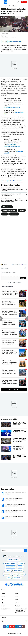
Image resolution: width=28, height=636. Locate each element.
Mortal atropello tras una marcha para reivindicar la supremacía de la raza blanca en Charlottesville (12, 189)
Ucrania (8, 570)
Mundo (10, 5)
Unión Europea (18, 570)
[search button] (25, 550)
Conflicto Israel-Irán (14, 559)
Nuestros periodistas (6, 609)
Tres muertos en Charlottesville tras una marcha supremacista (11, 194)
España (21, 563)
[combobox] (14, 550)
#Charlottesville (11, 144)
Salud (22, 574)
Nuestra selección (9, 419)
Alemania (6, 574)
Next (2, 599)
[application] (14, 24)
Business (3, 596)
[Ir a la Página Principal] (5, 2)
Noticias (5, 5)
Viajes (2, 602)
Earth (16, 596)
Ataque (5, 214)
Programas (17, 605)
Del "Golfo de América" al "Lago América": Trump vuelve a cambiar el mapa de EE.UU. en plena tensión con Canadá (12, 200)
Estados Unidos (7, 206)
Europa (3, 593)
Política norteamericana (9, 210)
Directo (24, 1)
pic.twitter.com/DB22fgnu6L (12, 146)
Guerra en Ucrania (10, 563)
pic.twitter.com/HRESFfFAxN (12, 107)
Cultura (16, 602)
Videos (2, 605)
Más (2, 621)
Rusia (20, 567)
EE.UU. (14, 5)
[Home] (1, 5)
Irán (9, 577)
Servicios (3, 617)
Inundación (17, 577)
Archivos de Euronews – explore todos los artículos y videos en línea (21, 610)
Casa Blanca (14, 214)
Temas (2, 589)
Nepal (15, 574)
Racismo (22, 210)
